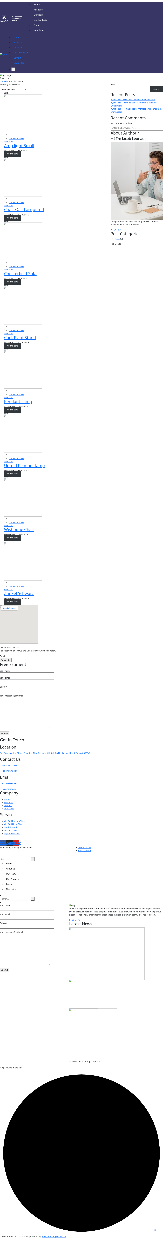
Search (114, 84)
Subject (3, 686)
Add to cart (12, 153)
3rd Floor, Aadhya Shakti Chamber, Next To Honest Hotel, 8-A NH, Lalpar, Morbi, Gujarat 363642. (45, 753)
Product (10, 81)
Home (3, 81)
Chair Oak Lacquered (24, 209)
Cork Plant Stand (20, 337)
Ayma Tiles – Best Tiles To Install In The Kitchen (133, 99)
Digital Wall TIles (12, 833)
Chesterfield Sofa (20, 273)
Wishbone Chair (19, 529)
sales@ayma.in (9, 789)
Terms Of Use (84, 847)
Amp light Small (19, 145)
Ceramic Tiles (10, 830)
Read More (74, 919)
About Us (8, 802)
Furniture (8, 141)
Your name (5, 671)
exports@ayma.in (10, 783)
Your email (5, 677)
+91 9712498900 (9, 771)
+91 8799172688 (9, 765)
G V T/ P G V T (10, 827)
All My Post (116, 229)
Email (2, 656)
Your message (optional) (11, 695)
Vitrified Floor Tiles (13, 824)
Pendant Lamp (18, 401)
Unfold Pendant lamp (24, 465)
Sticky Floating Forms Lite (54, 1236)
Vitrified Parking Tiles (14, 821)
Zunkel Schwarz (19, 593)
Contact (8, 805)
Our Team (9, 808)
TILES (117, 238)
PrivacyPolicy (84, 850)
